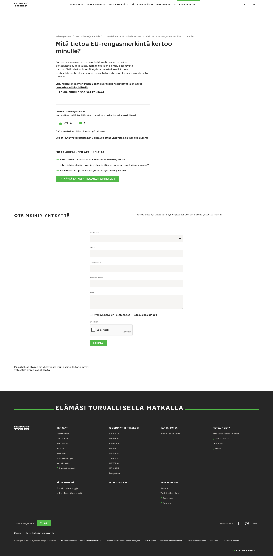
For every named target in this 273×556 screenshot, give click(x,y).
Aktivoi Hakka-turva (170, 433)
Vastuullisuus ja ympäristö (89, 36)
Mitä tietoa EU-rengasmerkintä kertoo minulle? (170, 36)
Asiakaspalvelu (188, 4)
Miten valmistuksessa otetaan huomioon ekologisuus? (92, 159)
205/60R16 (114, 443)
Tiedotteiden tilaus (170, 493)
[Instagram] (247, 523)
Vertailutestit (63, 463)
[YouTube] (255, 523)
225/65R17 (114, 468)
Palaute (164, 488)
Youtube (167, 503)
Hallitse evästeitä (231, 541)
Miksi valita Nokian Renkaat (226, 433)
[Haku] (254, 4)
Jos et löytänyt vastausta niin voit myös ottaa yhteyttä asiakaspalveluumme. (102, 137)
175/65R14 (113, 458)
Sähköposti (95, 263)
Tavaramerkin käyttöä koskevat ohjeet (123, 541)
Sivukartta (215, 541)
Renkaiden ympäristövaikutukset (124, 36)
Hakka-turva (94, 4)
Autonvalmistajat (65, 458)
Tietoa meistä (117, 4)
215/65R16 (114, 463)
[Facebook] (239, 523)
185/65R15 (114, 453)
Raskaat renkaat (67, 468)
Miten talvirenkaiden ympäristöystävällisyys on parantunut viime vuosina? (104, 164)
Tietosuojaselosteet (144, 314)
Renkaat (75, 4)
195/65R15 (114, 438)
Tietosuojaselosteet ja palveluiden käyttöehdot (81, 541)
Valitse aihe (94, 232)
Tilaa (44, 523)
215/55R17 (113, 448)
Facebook (168, 498)
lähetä (98, 343)
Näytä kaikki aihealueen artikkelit (89, 178)
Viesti (92, 293)
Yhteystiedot (169, 482)
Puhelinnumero (96, 278)
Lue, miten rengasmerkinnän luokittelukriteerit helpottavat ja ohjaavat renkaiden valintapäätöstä (99, 85)
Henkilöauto (62, 443)
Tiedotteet (218, 443)
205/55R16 (114, 433)
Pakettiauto (62, 453)
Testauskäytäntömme (196, 541)
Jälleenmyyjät (141, 4)
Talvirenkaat (63, 438)
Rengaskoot (115, 473)
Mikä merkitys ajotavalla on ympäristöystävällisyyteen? (92, 170)
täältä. (46, 369)
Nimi (92, 248)
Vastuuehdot (150, 541)
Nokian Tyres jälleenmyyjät (70, 493)
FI (245, 4)
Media (218, 448)
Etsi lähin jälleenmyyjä (67, 488)
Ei (85, 123)
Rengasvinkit (164, 4)
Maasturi (61, 448)
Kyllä (68, 123)
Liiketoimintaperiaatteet (171, 541)
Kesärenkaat (63, 433)
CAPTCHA (94, 322)
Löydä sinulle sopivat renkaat (81, 92)
